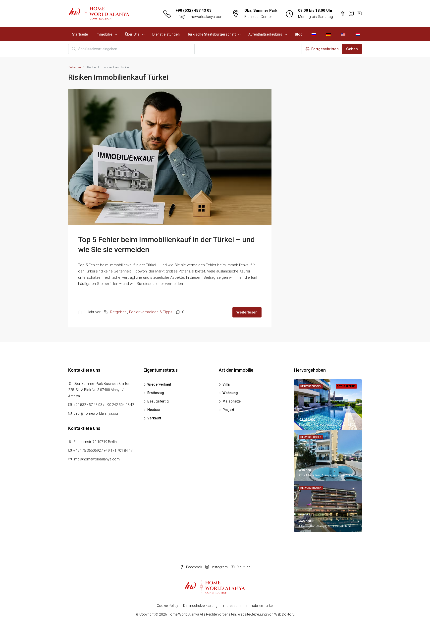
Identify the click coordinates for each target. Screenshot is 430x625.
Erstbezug (155, 393)
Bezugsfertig (158, 401)
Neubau (153, 410)
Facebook (194, 567)
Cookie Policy (167, 606)
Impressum (231, 606)
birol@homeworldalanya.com (96, 413)
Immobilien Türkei (259, 606)
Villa (226, 384)
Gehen (352, 49)
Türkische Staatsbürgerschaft (211, 34)
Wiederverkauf (159, 384)
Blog (299, 34)
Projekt (228, 410)
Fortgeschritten (324, 49)
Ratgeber (118, 312)
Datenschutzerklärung (200, 606)
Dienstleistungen (166, 34)
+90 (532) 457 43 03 (194, 10)
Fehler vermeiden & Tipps (150, 312)
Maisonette (231, 401)
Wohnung (230, 393)
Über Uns (132, 34)
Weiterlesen (247, 312)
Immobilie (104, 34)
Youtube (243, 567)
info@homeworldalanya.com (199, 16)
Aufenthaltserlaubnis (265, 34)
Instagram (219, 567)
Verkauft (154, 418)
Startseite (80, 34)
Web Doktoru (284, 614)
